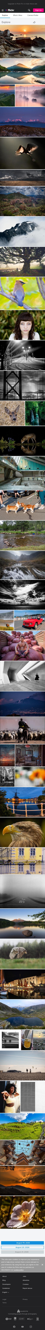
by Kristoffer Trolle (5, 488)
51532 (18, 763)
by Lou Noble (4, 338)
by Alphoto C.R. (5, 1227)
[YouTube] (22, 1326)
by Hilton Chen (5, 659)
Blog (4, 1280)
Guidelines (6, 1288)
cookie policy (18, 1270)
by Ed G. (3, 245)
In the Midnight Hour (8, 133)
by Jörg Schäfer (19, 629)
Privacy (25, 1299)
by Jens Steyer (1, 765)
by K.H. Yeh (25, 1111)
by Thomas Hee (29, 424)
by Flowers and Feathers (7, 967)
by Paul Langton (5, 578)
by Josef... (3, 742)
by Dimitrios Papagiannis (4, 1048)
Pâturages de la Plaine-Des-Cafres (13, 1136)
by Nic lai (3, 1163)
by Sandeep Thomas (6, 937)
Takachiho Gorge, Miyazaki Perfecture (29, 422)
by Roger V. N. (19, 765)
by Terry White (4, 549)
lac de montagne (7, 1026)
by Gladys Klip (4, 167)
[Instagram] (30, 1326)
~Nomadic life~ (6, 740)
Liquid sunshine (27, 1047)
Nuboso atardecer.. (7, 1192)
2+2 (2, 1047)
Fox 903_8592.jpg (7, 452)
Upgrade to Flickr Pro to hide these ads (22, 4)
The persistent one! (8, 547)
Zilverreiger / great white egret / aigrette (15, 166)
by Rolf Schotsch (5, 1079)
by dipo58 (3, 815)
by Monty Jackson (5, 214)
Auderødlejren (6, 486)
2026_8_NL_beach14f (9, 1077)
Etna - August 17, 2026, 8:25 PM (12, 713)
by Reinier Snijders (6, 184)
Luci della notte (6, 367)
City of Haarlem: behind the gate (12, 813)
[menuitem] (29, 10)
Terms (4, 1303)
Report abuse (27, 1288)
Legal (4, 1299)
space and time (6, 687)
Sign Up (38, 10)
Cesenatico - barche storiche (11, 996)
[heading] (9, 10)
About (4, 1276)
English (4, 1292)
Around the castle (7, 871)
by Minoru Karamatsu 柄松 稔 (8, 399)
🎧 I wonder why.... (7, 844)
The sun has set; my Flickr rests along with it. (1, 763)
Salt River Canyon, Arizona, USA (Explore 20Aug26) (16, 213)
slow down (5, 905)
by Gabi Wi (4, 873)
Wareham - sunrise (22, 103)
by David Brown (5, 135)
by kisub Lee (19, 785)
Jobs (24, 1276)
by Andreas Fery (5, 424)
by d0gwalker (4, 689)
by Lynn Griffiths (5, 454)
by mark (3, 997)
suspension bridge (7, 397)
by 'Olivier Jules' (5, 57)
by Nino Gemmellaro (6, 715)
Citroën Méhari (20, 627)
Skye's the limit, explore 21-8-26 (12, 576)
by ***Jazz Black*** (6, 845)
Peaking (3, 243)
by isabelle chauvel (6, 1028)
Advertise (26, 1280)
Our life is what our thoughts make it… (14, 935)
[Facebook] (14, 1326)
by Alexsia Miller (4, 1111)
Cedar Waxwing (6, 306)
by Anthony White (21, 105)
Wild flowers (5, 1225)
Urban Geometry (27, 1109)
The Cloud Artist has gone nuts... (12, 606)
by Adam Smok (5, 275)
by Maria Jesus (5, 1194)
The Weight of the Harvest (10, 657)
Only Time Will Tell (7, 80)
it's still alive (5, 273)
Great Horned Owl (7, 965)
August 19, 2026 (23, 1243)
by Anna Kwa (4, 82)
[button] (35, 57)
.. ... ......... (18, 783)
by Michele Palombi (6, 368)
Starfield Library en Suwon (10, 1162)
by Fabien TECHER (6, 1138)
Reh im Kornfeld (6, 422)
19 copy (3, 1109)
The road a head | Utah (9, 182)
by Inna (24, 1048)
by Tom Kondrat (5, 906)
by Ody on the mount (6, 608)
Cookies (26, 1284)
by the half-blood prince (7, 518)
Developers (6, 1284)
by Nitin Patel (4, 308)
